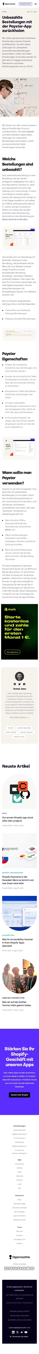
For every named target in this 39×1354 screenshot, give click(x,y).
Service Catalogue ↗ (19, 1153)
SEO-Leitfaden (19, 1212)
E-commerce (19, 1150)
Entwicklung (19, 1142)
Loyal (19, 1184)
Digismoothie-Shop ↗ (19, 1134)
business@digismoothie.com (19, 1328)
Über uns (19, 1231)
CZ (32, 1268)
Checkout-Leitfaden (19, 1208)
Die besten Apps (19, 1204)
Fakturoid (19, 1176)
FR (10, 1268)
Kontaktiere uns (19, 1239)
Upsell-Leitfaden (19, 1216)
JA (23, 1268)
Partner (19, 1243)
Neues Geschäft (19, 1130)
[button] (35, 4)
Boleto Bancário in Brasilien (14, 219)
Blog (19, 1200)
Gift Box (19, 1168)
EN (6, 1268)
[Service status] (19, 1336)
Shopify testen (25, 4)
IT (27, 1268)
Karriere (20, 1235)
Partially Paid (19, 737)
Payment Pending (26, 732)
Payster (10, 728)
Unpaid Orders (10, 732)
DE (15, 1268)
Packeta (19, 1180)
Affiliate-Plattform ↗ (19, 1146)
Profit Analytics (19, 1138)
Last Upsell (7, 285)
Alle (19, 1188)
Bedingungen (28, 1303)
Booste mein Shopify (19, 1095)
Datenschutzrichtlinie (14, 1303)
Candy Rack (19, 1164)
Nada (19, 1172)
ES (19, 1268)
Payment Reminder (24, 728)
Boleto (8, 529)
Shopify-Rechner (19, 1220)
